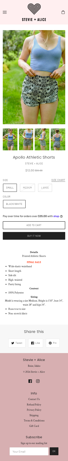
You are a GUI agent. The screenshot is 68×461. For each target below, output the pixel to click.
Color (6, 196)
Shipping (34, 415)
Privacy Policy (34, 410)
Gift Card (34, 426)
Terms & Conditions (34, 420)
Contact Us (34, 399)
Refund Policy (34, 404)
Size (5, 180)
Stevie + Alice (34, 163)
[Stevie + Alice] (34, 12)
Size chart (58, 180)
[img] (30, 381)
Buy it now (34, 235)
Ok (54, 451)
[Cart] (63, 12)
